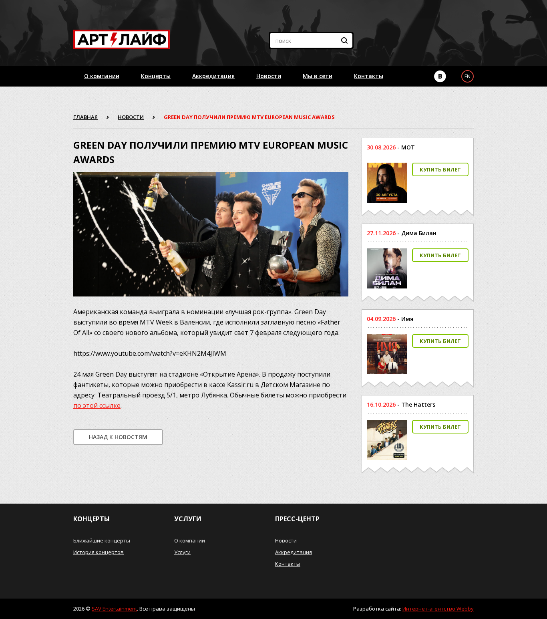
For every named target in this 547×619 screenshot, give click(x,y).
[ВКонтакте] (440, 76)
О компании (101, 76)
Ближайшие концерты (101, 540)
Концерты (156, 76)
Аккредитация (213, 76)
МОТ (408, 147)
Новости (268, 76)
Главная (85, 117)
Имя (407, 319)
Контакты (368, 76)
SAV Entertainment (114, 608)
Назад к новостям (118, 437)
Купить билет (440, 169)
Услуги (182, 552)
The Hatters (418, 404)
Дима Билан (418, 233)
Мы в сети (317, 76)
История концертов (98, 552)
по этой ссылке (97, 405)
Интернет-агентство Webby (438, 608)
